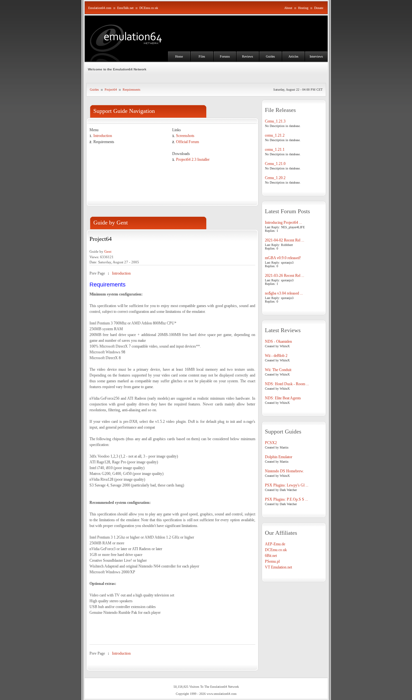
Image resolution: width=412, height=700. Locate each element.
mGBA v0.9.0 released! (283, 258)
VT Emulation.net (278, 567)
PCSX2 (271, 443)
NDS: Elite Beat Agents (283, 398)
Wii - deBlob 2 (276, 355)
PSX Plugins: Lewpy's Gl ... (286, 485)
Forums (225, 56)
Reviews (247, 56)
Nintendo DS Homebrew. (284, 471)
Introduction (102, 135)
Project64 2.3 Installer (193, 159)
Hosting (303, 8)
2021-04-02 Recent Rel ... (284, 240)
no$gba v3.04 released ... (284, 293)
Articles (293, 56)
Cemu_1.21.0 (275, 163)
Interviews (316, 56)
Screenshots (185, 135)
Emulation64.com (99, 8)
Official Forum (187, 142)
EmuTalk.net (125, 8)
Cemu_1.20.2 (275, 178)
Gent (107, 251)
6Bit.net (271, 555)
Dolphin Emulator (278, 457)
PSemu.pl (272, 561)
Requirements (131, 89)
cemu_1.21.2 (275, 135)
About (288, 8)
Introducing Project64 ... (283, 222)
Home (179, 56)
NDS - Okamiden (278, 341)
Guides (270, 56)
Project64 (111, 89)
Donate (318, 8)
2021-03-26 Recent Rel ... (284, 275)
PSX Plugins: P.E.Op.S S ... (286, 499)
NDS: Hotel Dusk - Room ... (287, 384)
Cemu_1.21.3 (275, 121)
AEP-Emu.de (275, 544)
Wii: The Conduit (278, 370)
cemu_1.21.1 (275, 149)
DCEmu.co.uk (148, 8)
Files (202, 56)
